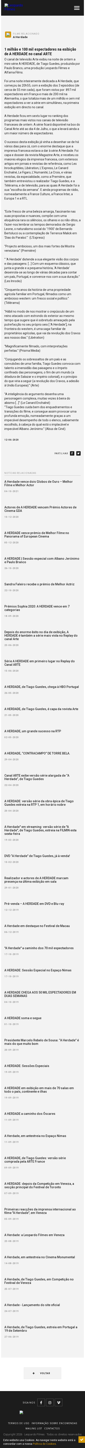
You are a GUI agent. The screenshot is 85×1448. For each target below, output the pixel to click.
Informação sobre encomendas (54, 1423)
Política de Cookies (44, 1443)
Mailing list (34, 1428)
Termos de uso (18, 1423)
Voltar (44, 1373)
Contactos (52, 1428)
